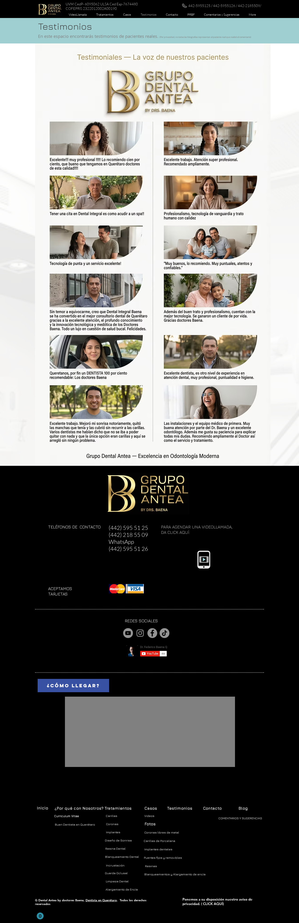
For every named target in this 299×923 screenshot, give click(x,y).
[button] (104, 14)
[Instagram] (140, 633)
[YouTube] (128, 633)
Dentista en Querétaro (101, 900)
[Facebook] (152, 633)
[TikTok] (164, 633)
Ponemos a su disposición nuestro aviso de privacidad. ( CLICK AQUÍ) (217, 901)
